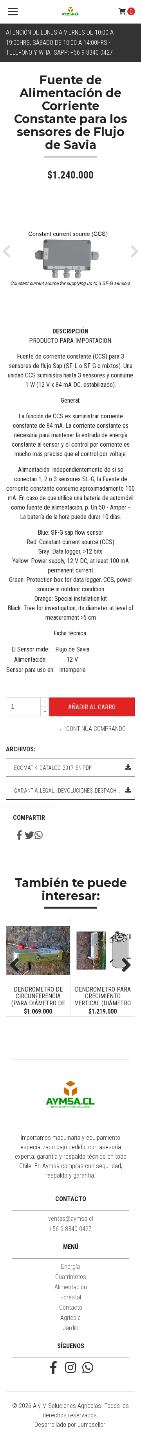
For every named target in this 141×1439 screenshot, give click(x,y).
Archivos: (20, 749)
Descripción (70, 331)
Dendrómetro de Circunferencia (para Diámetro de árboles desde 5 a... (38, 1000)
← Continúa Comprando (92, 728)
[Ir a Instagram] (70, 1368)
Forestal (70, 1297)
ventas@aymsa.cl (70, 1218)
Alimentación (70, 1287)
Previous (17, 965)
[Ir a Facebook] (53, 1368)
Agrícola (70, 1317)
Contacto (70, 1307)
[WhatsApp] (88, 1368)
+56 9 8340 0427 (70, 1229)
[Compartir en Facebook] (19, 836)
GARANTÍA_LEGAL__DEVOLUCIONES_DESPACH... (67, 791)
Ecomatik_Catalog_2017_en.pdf (53, 768)
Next (123, 965)
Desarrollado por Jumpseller (69, 1424)
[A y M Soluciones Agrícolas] (70, 12)
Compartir (29, 817)
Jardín (70, 1328)
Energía (70, 1266)
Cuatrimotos (70, 1277)
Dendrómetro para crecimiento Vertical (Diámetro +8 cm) (103, 1000)
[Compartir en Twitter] (29, 836)
